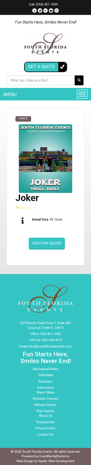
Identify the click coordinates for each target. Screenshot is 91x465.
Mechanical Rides (45, 369)
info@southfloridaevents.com (50, 346)
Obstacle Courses (45, 399)
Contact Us (45, 434)
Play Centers (45, 411)
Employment (45, 422)
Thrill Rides (45, 375)
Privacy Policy (45, 428)
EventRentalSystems (54, 456)
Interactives (45, 388)
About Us (45, 416)
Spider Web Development (56, 461)
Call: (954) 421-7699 (43, 4)
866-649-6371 (52, 340)
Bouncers (46, 381)
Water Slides (45, 392)
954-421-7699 (50, 334)
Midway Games (45, 405)
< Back (23, 118)
